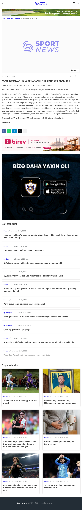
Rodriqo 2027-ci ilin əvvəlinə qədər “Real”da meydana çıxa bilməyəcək (36, 317)
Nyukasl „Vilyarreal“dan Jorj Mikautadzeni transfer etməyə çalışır (33, 276)
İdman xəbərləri (7, 18)
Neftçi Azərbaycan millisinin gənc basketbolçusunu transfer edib (33, 263)
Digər (5, 231)
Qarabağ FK (8, 313)
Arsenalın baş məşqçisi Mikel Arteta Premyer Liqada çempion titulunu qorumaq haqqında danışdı (40, 290)
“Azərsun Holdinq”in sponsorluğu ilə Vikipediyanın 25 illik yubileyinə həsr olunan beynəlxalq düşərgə (41, 236)
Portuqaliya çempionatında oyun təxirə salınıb (24, 304)
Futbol (17, 18)
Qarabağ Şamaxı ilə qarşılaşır (17, 329)
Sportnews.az (22, 503)
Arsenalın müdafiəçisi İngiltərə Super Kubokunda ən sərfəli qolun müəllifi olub (39, 342)
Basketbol (7, 259)
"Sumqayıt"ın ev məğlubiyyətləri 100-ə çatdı (24, 250)
